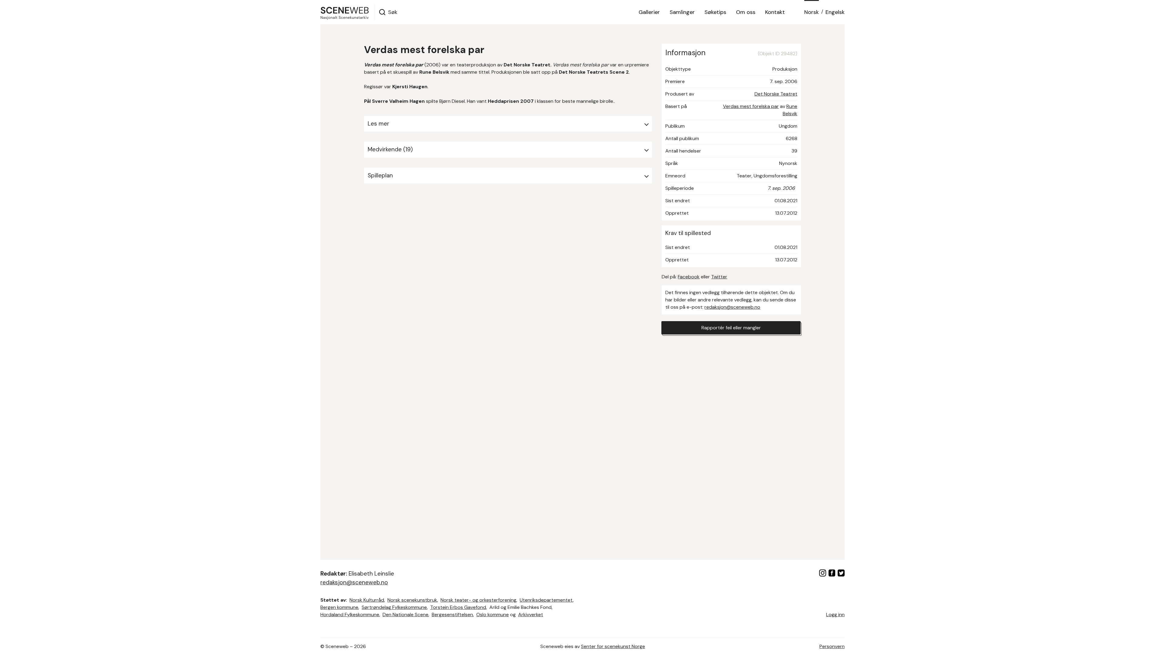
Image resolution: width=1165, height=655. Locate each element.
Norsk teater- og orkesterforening (478, 600)
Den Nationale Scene (405, 614)
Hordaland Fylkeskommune (349, 614)
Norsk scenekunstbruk (412, 600)
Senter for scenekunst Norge (613, 646)
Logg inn (835, 614)
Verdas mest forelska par (751, 106)
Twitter (719, 277)
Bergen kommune (339, 607)
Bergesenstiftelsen (452, 614)
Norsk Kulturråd (367, 600)
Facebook (689, 277)
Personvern (832, 646)
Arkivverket (530, 614)
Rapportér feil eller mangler (731, 327)
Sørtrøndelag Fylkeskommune (394, 607)
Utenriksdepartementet (546, 600)
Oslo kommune (492, 614)
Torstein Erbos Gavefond (458, 607)
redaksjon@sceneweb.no (732, 307)
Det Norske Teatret (776, 94)
